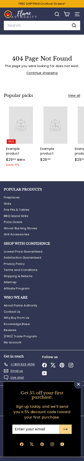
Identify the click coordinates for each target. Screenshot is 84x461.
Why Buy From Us (16, 318)
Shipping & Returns (18, 276)
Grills (7, 204)
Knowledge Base (17, 324)
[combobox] (42, 25)
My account (13, 342)
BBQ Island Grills (16, 216)
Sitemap (10, 282)
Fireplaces (12, 197)
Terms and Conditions (20, 270)
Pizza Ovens (13, 222)
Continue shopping (42, 73)
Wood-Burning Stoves (20, 228)
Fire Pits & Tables (16, 210)
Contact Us (12, 312)
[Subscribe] (65, 429)
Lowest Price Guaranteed (23, 251)
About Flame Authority (20, 305)
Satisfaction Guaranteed (22, 257)
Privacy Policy (14, 264)
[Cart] (66, 14)
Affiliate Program (17, 288)
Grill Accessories (16, 234)
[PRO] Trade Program (20, 336)
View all (74, 95)
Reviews (10, 330)
